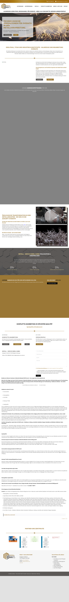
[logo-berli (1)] (6, 4)
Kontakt (24, 573)
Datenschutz (34, 573)
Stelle (24, 224)
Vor (66, 518)
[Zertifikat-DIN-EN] (45, 536)
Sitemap (38, 573)
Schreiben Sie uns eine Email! (9, 514)
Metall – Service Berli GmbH (18, 573)
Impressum (29, 573)
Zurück (63, 518)
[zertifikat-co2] (34, 536)
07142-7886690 (26, 560)
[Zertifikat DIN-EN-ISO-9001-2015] (24, 536)
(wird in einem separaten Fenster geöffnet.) (50, 368)
